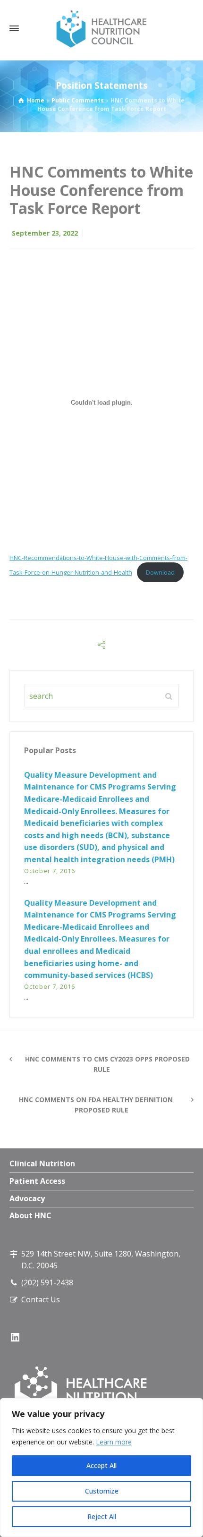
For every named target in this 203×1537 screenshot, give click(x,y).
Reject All (101, 1516)
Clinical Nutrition (42, 1163)
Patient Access (37, 1181)
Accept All (101, 1465)
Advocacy (27, 1198)
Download (160, 572)
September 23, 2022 (45, 233)
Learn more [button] (114, 1441)
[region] (101, 1467)
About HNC (30, 1215)
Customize (101, 1490)
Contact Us (40, 1299)
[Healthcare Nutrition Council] (101, 28)
